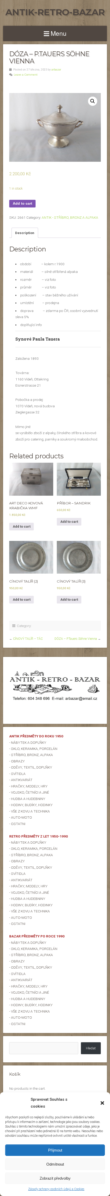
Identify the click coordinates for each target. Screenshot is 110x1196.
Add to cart (22, 203)
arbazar (56, 69)
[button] (102, 1103)
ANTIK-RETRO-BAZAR (55, 12)
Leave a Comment (26, 74)
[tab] (25, 233)
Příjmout (55, 1150)
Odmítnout (55, 1164)
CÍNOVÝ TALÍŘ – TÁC (28, 639)
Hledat (91, 1048)
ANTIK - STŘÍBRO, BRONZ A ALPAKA (70, 217)
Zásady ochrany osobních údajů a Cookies (56, 1189)
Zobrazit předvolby (55, 1178)
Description (24, 233)
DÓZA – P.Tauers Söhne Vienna (75, 639)
